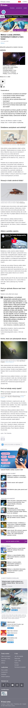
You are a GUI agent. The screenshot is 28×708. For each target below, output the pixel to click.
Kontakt (17, 665)
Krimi (3, 456)
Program (12, 8)
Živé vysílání (5, 463)
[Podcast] (1, 87)
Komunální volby (5, 658)
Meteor (3, 43)
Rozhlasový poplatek (20, 667)
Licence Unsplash (9, 362)
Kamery (25, 8)
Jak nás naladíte (19, 656)
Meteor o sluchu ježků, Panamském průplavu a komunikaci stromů (14, 563)
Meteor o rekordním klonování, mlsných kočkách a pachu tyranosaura (16, 570)
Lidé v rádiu (18, 660)
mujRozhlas (20, 122)
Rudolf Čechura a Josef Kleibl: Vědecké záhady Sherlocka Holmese (16, 550)
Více (22, 16)
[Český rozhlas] (5, 1)
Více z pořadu (6, 546)
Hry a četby (5, 453)
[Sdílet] (4, 87)
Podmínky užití (17, 704)
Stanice (3, 660)
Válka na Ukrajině (5, 656)
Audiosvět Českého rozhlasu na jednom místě (12, 469)
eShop (3, 663)
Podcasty (3, 674)
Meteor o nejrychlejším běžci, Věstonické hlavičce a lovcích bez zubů (16, 556)
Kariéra (16, 663)
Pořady (15, 16)
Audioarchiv (19, 8)
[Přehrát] (2, 81)
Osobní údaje (10, 704)
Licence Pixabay (12, 73)
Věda (2, 16)
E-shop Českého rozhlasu (10, 578)
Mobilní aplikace (5, 676)
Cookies (3, 704)
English (24, 704)
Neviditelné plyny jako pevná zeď (17, 489)
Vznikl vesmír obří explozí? (15, 482)
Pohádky (11, 456)
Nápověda (17, 658)
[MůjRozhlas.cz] (3, 50)
